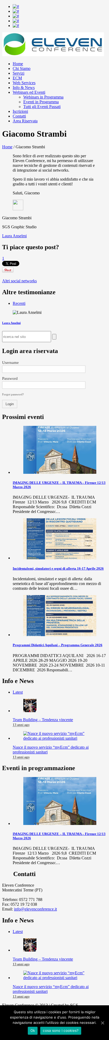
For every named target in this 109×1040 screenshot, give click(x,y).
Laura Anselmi (14, 236)
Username (10, 362)
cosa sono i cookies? (61, 1030)
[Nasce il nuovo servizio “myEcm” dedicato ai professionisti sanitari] (59, 738)
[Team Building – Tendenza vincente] (30, 710)
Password (10, 378)
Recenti (19, 303)
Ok (32, 1030)
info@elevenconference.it (35, 909)
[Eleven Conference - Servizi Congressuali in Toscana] (53, 54)
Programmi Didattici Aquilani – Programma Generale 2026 (57, 645)
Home (7, 147)
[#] (16, 6)
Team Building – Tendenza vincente (43, 719)
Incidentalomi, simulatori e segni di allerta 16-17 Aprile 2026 (58, 568)
